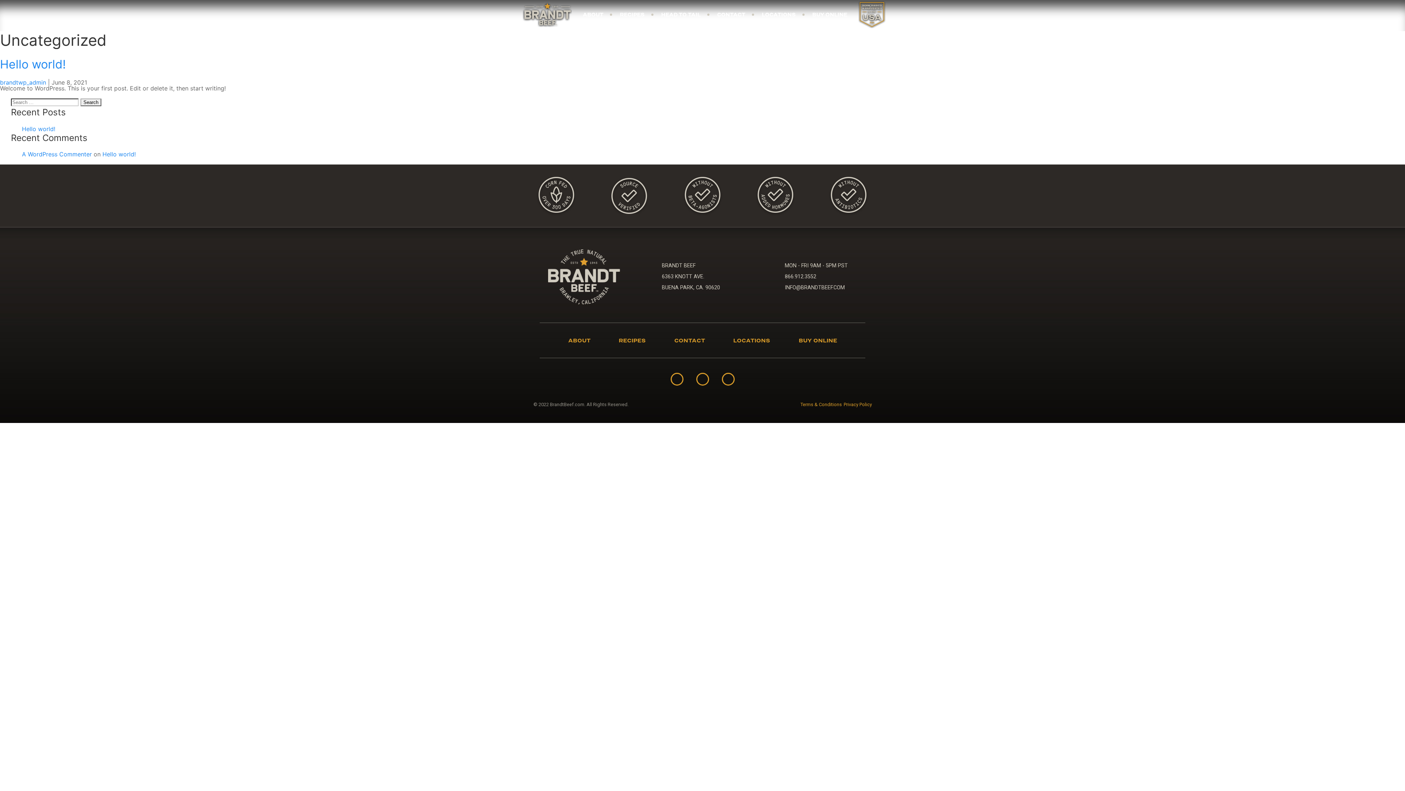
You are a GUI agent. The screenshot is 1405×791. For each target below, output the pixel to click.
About (593, 15)
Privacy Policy (858, 404)
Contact (731, 15)
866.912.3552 (800, 277)
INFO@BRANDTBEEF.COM (815, 288)
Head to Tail (681, 15)
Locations (779, 15)
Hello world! (33, 64)
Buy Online (829, 15)
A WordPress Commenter (57, 154)
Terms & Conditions (821, 404)
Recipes (632, 15)
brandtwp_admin (23, 82)
